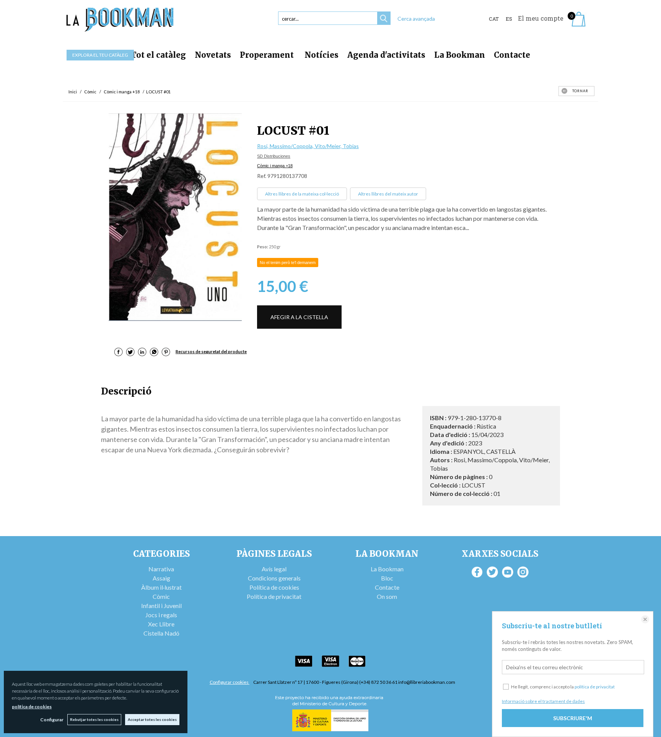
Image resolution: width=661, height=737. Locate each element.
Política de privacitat (274, 596)
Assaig (161, 578)
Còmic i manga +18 (275, 165)
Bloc (387, 578)
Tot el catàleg (158, 55)
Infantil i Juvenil (161, 605)
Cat (494, 18)
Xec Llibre (161, 624)
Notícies (321, 55)
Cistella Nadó (161, 633)
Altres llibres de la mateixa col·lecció (302, 194)
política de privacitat (595, 687)
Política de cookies (274, 587)
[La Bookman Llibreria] (120, 20)
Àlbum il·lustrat (161, 587)
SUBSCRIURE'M (572, 718)
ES (509, 18)
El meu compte (540, 18)
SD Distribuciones (273, 156)
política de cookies (32, 706)
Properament (268, 55)
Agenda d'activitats (386, 55)
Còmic (161, 596)
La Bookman (459, 55)
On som (387, 596)
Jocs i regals (161, 614)
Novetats (213, 55)
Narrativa (161, 568)
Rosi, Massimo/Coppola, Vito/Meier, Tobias (308, 146)
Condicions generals (274, 578)
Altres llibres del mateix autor (388, 194)
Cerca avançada (416, 18)
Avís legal (274, 568)
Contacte (512, 55)
